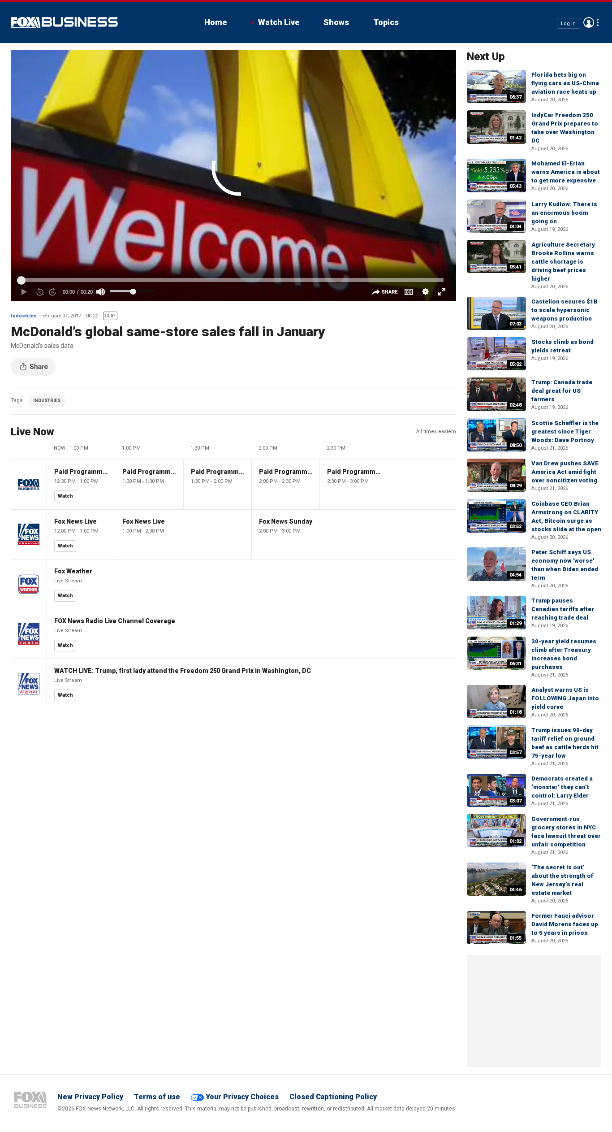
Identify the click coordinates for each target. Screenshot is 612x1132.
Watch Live (278, 22)
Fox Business (64, 22)
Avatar (588, 22)
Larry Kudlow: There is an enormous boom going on (564, 213)
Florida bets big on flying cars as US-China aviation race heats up (565, 83)
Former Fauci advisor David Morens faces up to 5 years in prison (564, 924)
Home (215, 22)
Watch (65, 496)
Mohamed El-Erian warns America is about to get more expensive (565, 172)
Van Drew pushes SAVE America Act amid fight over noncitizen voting (565, 472)
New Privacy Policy (90, 1097)
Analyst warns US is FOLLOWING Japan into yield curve (565, 698)
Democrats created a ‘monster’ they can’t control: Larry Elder (562, 787)
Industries (24, 316)
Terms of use (157, 1097)
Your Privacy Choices (242, 1097)
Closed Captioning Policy (333, 1097)
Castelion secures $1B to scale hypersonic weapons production (564, 310)
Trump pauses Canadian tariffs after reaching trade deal (562, 609)
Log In (568, 23)
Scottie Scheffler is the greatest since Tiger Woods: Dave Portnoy (565, 431)
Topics (386, 22)
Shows (336, 22)
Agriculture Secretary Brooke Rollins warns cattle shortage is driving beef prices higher (563, 261)
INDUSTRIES (46, 400)
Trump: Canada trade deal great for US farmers (561, 391)
